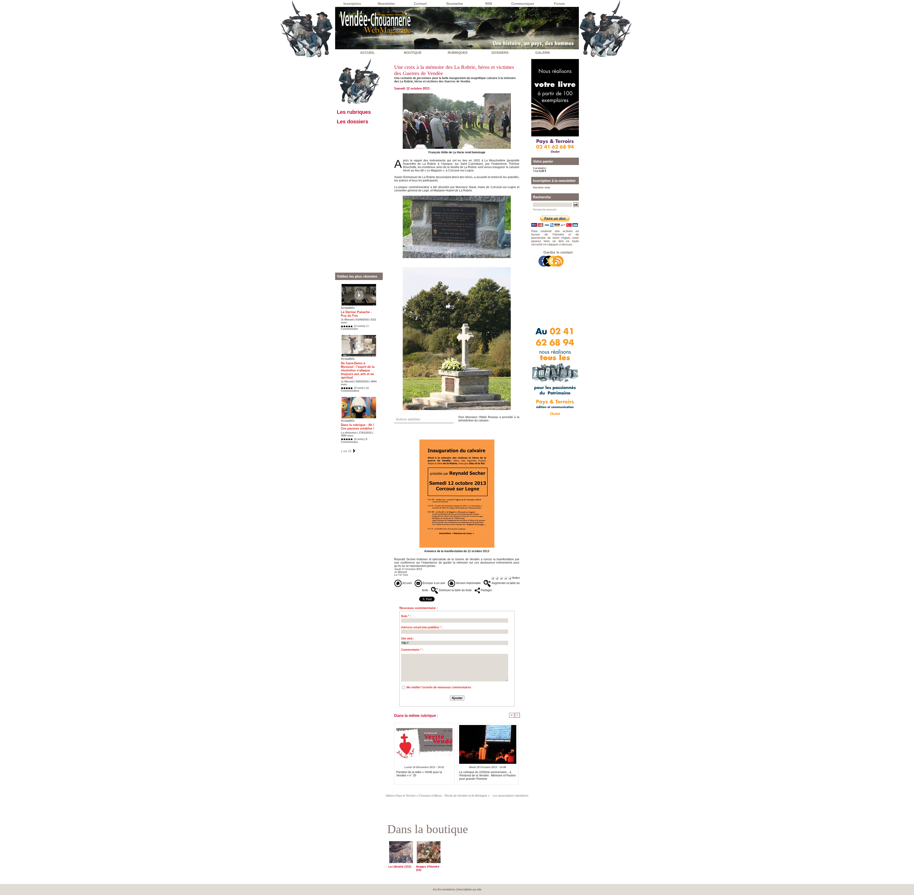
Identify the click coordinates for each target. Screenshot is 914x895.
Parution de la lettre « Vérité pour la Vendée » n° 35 (419, 773)
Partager (486, 590)
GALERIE (542, 53)
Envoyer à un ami (433, 583)
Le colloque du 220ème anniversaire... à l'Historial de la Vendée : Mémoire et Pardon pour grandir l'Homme (487, 775)
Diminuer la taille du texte (455, 590)
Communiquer (522, 3)
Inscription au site (469, 889)
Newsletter (386, 3)
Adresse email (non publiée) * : (421, 627)
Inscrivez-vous (541, 187)
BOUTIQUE (413, 53)
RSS (488, 3)
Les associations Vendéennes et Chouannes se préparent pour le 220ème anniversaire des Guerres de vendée (503, 795)
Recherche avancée (544, 209)
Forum (559, 3)
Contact (420, 3)
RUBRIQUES (457, 53)
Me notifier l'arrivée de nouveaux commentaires (439, 687)
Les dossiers (352, 122)
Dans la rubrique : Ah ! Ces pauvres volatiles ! (357, 426)
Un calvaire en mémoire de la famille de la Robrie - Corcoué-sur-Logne (423, 428)
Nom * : (406, 616)
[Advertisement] (359, 199)
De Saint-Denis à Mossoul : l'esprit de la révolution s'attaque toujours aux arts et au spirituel (357, 370)
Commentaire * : (412, 649)
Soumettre (454, 3)
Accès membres (444, 889)
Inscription (352, 3)
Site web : (407, 638)
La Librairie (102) (399, 866)
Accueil (407, 583)
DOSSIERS (500, 53)
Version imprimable (468, 583)
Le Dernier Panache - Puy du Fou (356, 313)
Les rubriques (354, 112)
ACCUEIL (367, 53)
